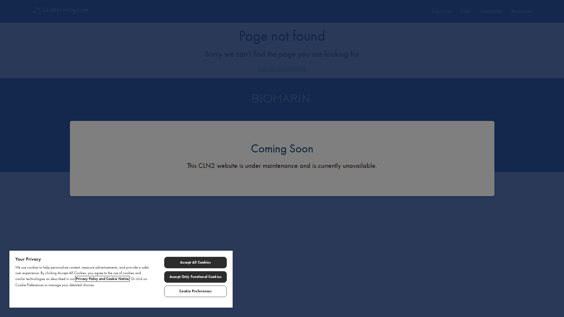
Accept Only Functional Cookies (195, 276)
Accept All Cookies (195, 262)
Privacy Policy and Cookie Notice (102, 278)
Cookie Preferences (195, 291)
